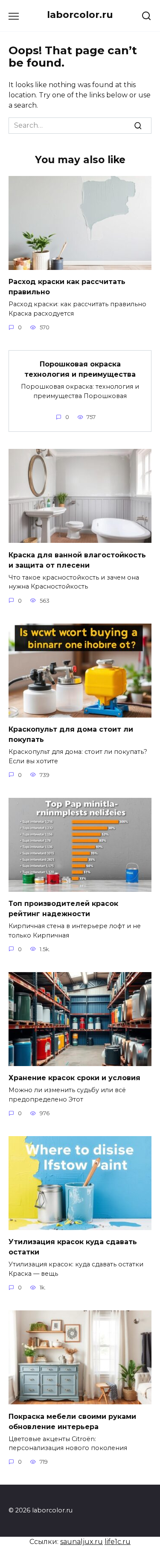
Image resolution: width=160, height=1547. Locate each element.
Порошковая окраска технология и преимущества (80, 369)
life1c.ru (118, 1542)
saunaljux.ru (81, 1542)
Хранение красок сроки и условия (74, 1078)
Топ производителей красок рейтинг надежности (63, 908)
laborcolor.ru (80, 15)
